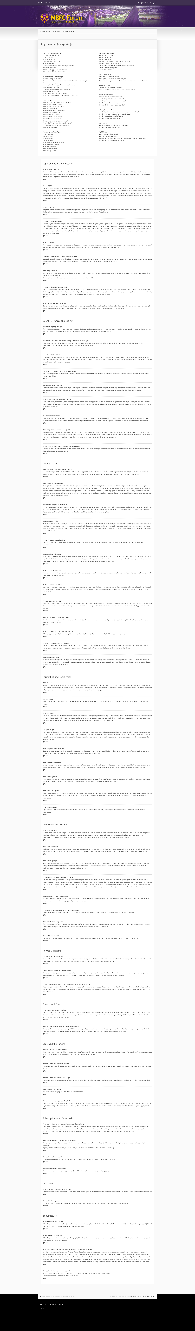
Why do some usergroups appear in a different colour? (116, 65)
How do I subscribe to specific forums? (111, 116)
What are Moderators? (106, 57)
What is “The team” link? (106, 70)
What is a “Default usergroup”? (108, 68)
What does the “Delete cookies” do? (54, 72)
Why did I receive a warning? (52, 119)
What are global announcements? (53, 142)
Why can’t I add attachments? (52, 117)
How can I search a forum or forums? (110, 97)
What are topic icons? (49, 151)
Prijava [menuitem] (154, 3)
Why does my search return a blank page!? (112, 101)
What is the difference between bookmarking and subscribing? (119, 112)
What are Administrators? (107, 55)
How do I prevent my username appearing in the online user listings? (65, 81)
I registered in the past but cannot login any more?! (59, 65)
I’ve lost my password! (50, 68)
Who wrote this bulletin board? (108, 134)
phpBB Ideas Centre (129, 1238)
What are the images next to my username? (57, 89)
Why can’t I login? (48, 63)
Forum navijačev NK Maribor (51, 1296)
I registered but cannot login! (52, 61)
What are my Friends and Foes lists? (110, 88)
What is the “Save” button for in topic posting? (57, 123)
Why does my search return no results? (111, 99)
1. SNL (43, 1309)
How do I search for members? (108, 103)
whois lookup (72, 1254)
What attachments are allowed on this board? (113, 125)
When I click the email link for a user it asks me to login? (60, 95)
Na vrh (46, 179)
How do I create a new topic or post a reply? (57, 102)
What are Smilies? (48, 138)
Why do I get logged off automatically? (55, 70)
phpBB (132, 390)
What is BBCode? (48, 134)
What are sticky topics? (50, 146)
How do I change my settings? (52, 79)
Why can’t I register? (49, 59)
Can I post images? (49, 140)
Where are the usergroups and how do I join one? (114, 61)
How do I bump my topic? (51, 127)
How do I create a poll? (50, 108)
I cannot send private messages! (109, 77)
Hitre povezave (45, 3)
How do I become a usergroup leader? (111, 63)
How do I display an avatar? (51, 91)
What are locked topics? (50, 149)
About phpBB (69, 1226)
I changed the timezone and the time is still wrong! (59, 85)
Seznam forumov (68, 1296)
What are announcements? (51, 144)
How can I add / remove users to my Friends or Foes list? (117, 90)
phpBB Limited (96, 1224)
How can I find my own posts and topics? (112, 105)
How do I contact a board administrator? (112, 140)
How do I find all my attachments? (109, 127)
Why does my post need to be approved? (56, 125)
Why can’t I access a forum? (51, 115)
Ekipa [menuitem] (113, 1296)
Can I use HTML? (48, 136)
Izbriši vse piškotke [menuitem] (124, 1296)
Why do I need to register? (51, 55)
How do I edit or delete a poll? (52, 113)
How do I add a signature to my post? (55, 106)
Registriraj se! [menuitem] (143, 3)
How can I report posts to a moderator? (55, 121)
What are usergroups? (106, 59)
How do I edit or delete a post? (52, 104)
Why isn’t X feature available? (108, 136)
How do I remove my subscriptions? (110, 118)
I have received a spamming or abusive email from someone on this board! (123, 81)
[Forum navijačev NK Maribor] (62, 18)
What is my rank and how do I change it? (56, 93)
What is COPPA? (48, 57)
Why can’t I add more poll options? (54, 110)
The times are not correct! (51, 83)
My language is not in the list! (52, 87)
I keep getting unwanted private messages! (112, 79)
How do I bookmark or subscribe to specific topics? (115, 114)
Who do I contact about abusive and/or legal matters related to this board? (122, 138)
